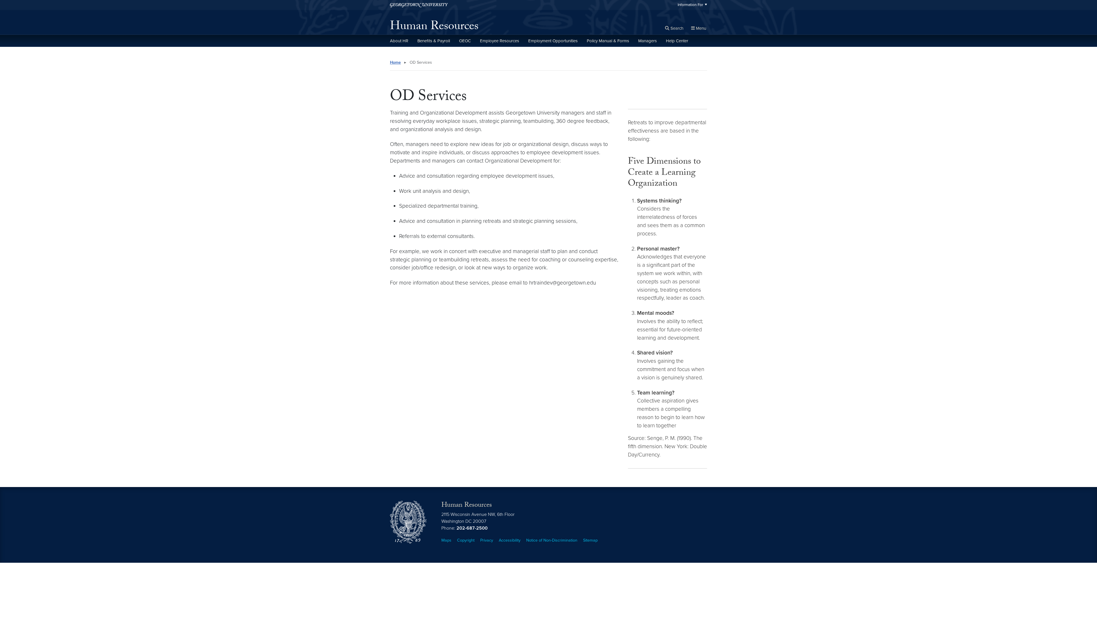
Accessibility (510, 540)
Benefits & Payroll (433, 40)
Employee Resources (499, 40)
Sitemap (590, 540)
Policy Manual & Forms (608, 40)
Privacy (486, 540)
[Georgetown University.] (419, 5)
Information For (690, 5)
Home (395, 62)
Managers (647, 40)
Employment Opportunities (553, 40)
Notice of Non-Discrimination (551, 540)
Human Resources (434, 27)
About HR (399, 40)
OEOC (465, 40)
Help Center (677, 40)
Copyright (466, 540)
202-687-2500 (472, 528)
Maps (446, 540)
